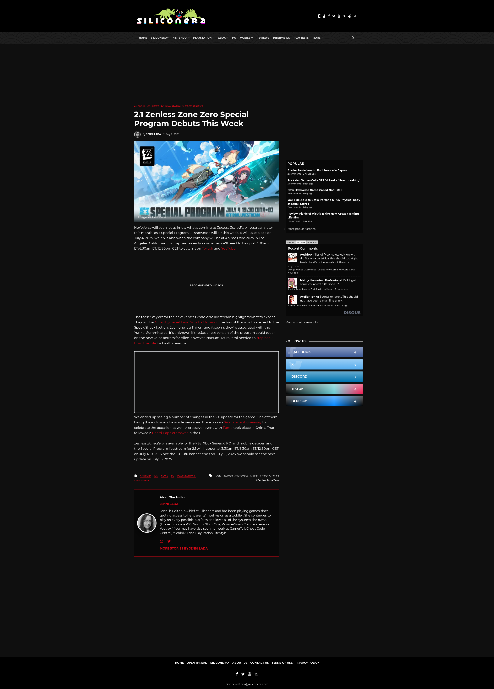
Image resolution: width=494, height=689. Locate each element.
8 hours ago (341, 305)
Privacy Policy (307, 662)
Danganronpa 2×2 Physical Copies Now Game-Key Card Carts (321, 269)
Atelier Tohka (309, 296)
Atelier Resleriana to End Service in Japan (317, 170)
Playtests (301, 37)
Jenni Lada (153, 134)
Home (143, 37)
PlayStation (202, 37)
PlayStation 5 (174, 106)
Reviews (263, 37)
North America (270, 475)
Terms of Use (282, 662)
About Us (239, 662)
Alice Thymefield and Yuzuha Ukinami (185, 322)
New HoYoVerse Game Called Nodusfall (315, 190)
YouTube (228, 248)
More (316, 37)
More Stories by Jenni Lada (184, 548)
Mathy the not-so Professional (321, 280)
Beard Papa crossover (170, 433)
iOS (149, 106)
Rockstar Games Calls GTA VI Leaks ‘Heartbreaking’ (324, 180)
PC (234, 37)
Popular (312, 242)
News (155, 106)
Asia (218, 475)
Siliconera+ (160, 37)
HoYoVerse (242, 475)
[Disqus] (206, 605)
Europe (228, 475)
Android (139, 106)
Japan (254, 475)
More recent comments (302, 322)
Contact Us (259, 662)
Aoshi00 (306, 254)
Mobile (245, 37)
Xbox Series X (194, 106)
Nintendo (180, 37)
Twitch (207, 248)
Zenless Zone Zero (268, 480)
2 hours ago (341, 289)
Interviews (281, 37)
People (291, 242)
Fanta (228, 428)
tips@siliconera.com (254, 684)
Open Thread (197, 662)
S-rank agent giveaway (242, 422)
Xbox (222, 37)
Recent (301, 242)
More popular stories (302, 229)
